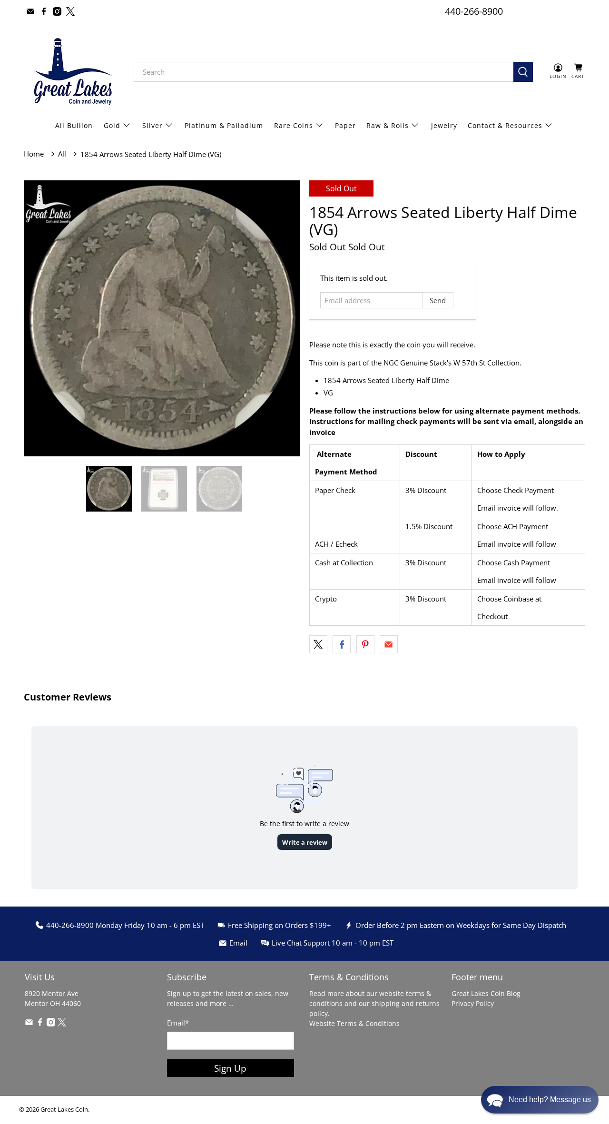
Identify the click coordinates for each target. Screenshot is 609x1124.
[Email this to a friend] (389, 644)
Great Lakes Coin (64, 1109)
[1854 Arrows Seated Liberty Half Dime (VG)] (162, 318)
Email (178, 1022)
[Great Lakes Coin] (71, 71)
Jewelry (444, 125)
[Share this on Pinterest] (365, 644)
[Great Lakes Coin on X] (70, 11)
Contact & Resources (505, 125)
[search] (323, 72)
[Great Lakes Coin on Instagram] (57, 11)
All (62, 154)
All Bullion (74, 125)
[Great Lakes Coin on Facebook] (43, 11)
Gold (112, 125)
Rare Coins (293, 125)
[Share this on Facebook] (342, 644)
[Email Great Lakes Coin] (30, 11)
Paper (345, 125)
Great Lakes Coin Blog (486, 993)
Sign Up (230, 1068)
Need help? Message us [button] (550, 1099)
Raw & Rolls (387, 125)
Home (34, 154)
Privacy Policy (473, 1003)
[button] (540, 1100)
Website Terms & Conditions (354, 1023)
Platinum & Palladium (224, 125)
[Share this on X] (318, 644)
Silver (152, 125)
